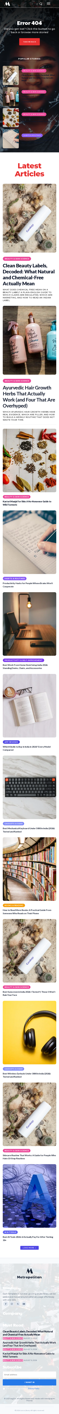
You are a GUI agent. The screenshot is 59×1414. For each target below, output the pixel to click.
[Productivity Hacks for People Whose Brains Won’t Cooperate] (11, 138)
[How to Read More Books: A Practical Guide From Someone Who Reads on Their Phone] (29, 869)
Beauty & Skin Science (34, 71)
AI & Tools (10, 1232)
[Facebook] (5, 1303)
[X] (17, 1303)
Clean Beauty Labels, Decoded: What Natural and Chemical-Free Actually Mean (38, 78)
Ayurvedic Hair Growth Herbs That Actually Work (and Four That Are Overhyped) (37, 99)
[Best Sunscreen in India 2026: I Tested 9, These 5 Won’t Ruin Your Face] (29, 951)
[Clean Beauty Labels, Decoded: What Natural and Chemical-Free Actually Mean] (11, 75)
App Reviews (11, 742)
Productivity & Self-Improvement (24, 660)
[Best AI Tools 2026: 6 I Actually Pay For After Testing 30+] (29, 1196)
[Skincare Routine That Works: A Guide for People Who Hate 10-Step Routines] (29, 1114)
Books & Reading (14, 905)
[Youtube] (23, 1303)
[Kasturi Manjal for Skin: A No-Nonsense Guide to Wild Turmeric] (11, 117)
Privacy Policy (33, 1388)
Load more (28, 1248)
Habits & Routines (32, 135)
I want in (29, 1382)
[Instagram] (11, 1303)
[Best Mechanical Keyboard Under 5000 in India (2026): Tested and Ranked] (29, 787)
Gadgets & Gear (14, 823)
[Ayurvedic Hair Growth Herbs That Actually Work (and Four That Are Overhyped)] (11, 96)
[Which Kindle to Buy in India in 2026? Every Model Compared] (29, 705)
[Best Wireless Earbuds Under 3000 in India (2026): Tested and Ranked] (29, 1032)
